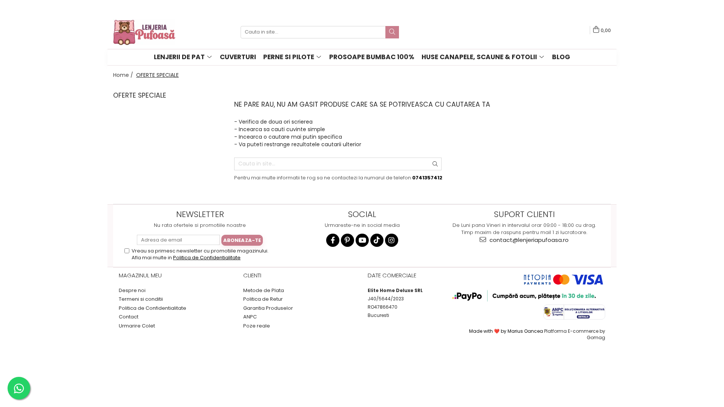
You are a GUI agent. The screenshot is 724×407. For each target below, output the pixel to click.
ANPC (250, 317)
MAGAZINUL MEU (140, 275)
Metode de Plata (263, 290)
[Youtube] (362, 240)
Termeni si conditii (141, 299)
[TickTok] (376, 240)
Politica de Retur (263, 299)
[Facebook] (332, 240)
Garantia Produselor (268, 308)
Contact (128, 317)
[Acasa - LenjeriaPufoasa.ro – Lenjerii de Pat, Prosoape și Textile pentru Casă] (151, 32)
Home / (124, 75)
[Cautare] (392, 32)
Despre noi (132, 290)
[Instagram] (391, 240)
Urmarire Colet (137, 326)
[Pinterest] (347, 240)
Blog (561, 56)
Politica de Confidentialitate (207, 257)
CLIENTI (252, 275)
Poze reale (256, 326)
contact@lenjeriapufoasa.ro (528, 240)
